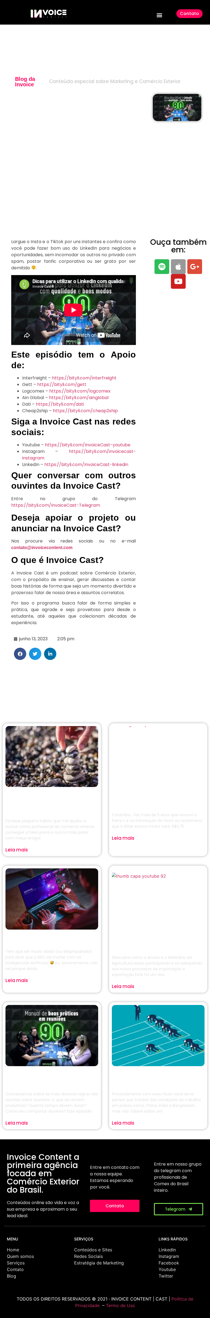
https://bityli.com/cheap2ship (85, 411)
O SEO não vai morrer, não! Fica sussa (50, 937)
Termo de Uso (120, 1305)
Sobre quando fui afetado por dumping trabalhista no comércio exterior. (157, 1077)
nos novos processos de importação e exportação (158, 941)
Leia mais (16, 850)
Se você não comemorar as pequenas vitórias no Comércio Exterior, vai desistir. (49, 801)
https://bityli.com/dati (60, 404)
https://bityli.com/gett (61, 384)
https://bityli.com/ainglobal (79, 397)
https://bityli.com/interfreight (84, 378)
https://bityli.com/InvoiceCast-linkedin (86, 464)
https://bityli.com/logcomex (79, 391)
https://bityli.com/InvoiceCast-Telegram (55, 505)
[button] (159, 15)
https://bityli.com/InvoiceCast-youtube (87, 445)
